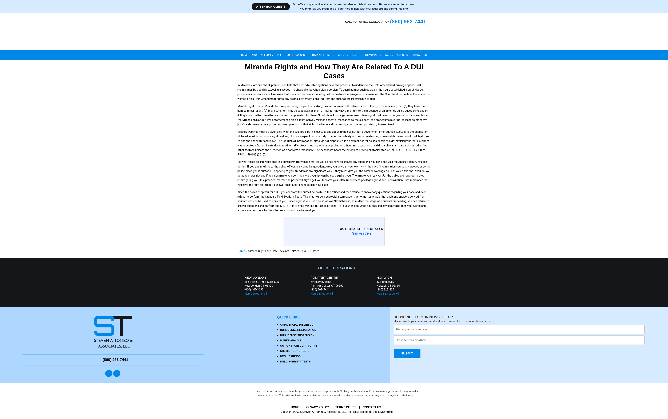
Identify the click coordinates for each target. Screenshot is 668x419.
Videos (342, 55)
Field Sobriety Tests (295, 361)
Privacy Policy (317, 407)
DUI (279, 55)
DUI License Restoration (298, 329)
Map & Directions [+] (256, 293)
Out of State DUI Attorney (299, 345)
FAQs (388, 55)
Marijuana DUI (290, 340)
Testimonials (370, 55)
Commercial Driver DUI (297, 324)
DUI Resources (296, 55)
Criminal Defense (321, 55)
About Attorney (262, 55)
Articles (402, 55)
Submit (407, 353)
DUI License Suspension (297, 335)
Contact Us (419, 55)
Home (244, 55)
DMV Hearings (290, 356)
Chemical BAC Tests (294, 350)
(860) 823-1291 (386, 289)
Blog (355, 55)
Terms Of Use (345, 407)
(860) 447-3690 (254, 289)
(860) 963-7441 (320, 289)
